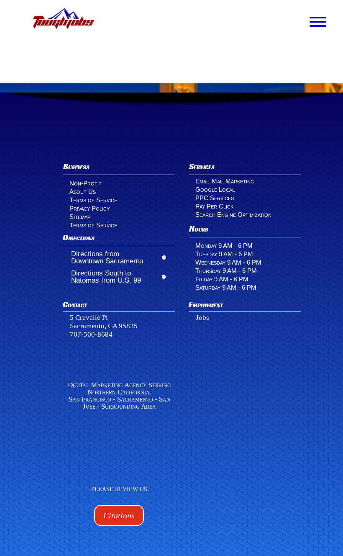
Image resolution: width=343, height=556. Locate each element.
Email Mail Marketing (224, 181)
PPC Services (214, 197)
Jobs (202, 318)
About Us (82, 191)
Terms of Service (93, 199)
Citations (119, 515)
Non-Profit (85, 183)
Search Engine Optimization (233, 214)
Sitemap (79, 216)
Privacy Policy (89, 208)
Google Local (215, 189)
